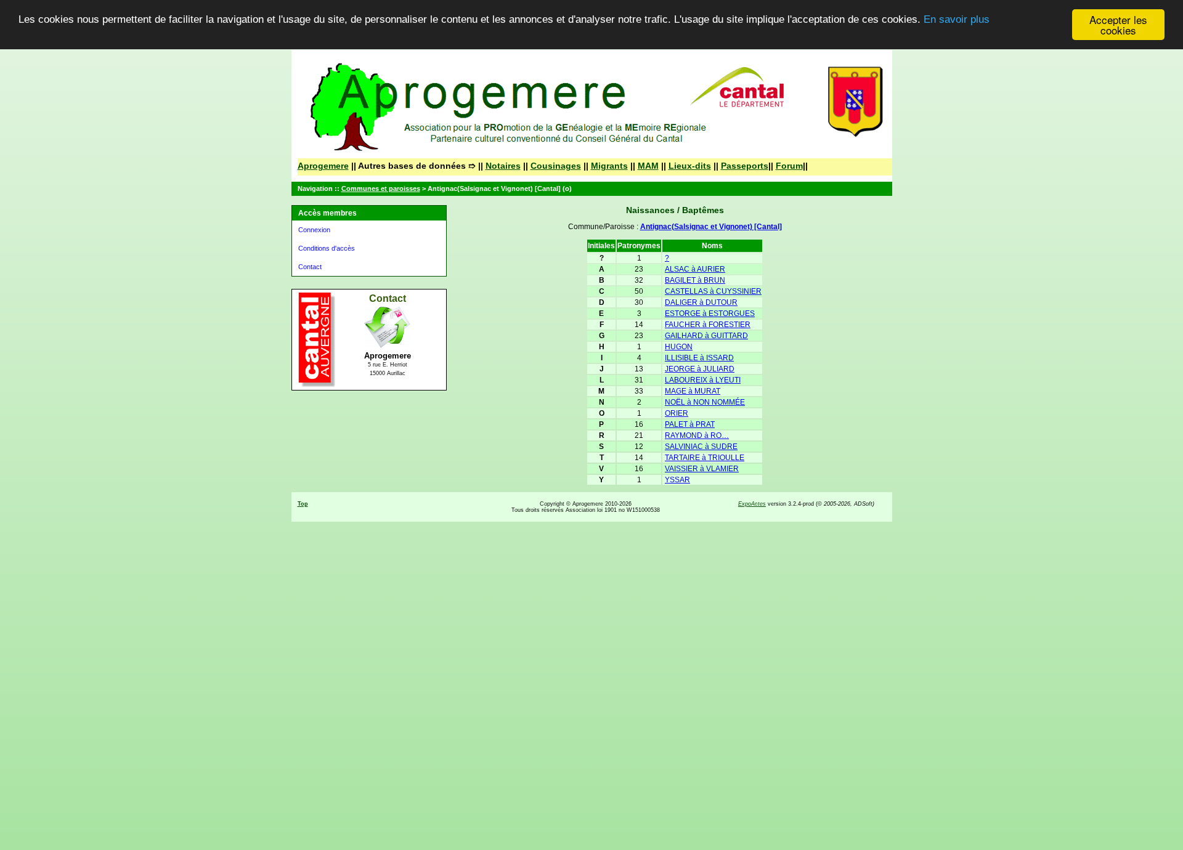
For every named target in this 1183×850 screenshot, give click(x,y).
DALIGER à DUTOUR (701, 302)
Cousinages (556, 166)
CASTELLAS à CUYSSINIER (713, 291)
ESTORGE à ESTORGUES (710, 313)
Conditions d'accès (326, 248)
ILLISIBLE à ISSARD (699, 358)
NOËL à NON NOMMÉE (705, 402)
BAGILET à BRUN (695, 280)
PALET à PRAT (690, 424)
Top (303, 504)
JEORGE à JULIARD (699, 369)
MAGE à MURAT (692, 391)
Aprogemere (323, 166)
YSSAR (677, 480)
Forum (789, 166)
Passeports (744, 166)
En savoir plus (957, 20)
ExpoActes (752, 504)
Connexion (314, 229)
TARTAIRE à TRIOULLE (704, 457)
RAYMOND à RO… (697, 435)
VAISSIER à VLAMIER (702, 468)
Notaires (503, 166)
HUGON (679, 346)
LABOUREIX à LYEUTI (703, 380)
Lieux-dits (690, 166)
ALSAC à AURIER (695, 269)
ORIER (676, 413)
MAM (648, 166)
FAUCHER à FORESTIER (707, 324)
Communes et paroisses (380, 188)
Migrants (609, 166)
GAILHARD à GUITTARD (706, 335)
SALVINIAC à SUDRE (701, 446)
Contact (310, 266)
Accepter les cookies (1118, 25)
